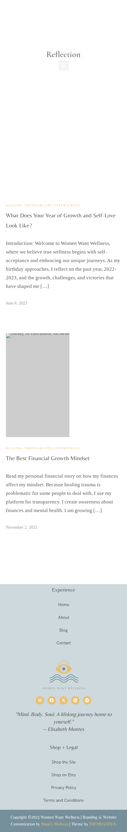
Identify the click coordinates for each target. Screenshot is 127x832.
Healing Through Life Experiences (43, 205)
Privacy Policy (63, 787)
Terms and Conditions (63, 800)
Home (63, 604)
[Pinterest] (75, 700)
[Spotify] (87, 700)
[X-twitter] (63, 700)
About (63, 617)
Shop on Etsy (63, 774)
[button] (64, 65)
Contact (63, 642)
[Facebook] (52, 700)
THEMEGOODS (102, 824)
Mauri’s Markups (54, 824)
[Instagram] (40, 700)
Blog (63, 630)
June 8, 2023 (16, 303)
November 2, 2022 (21, 527)
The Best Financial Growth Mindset (48, 458)
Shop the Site (64, 762)
